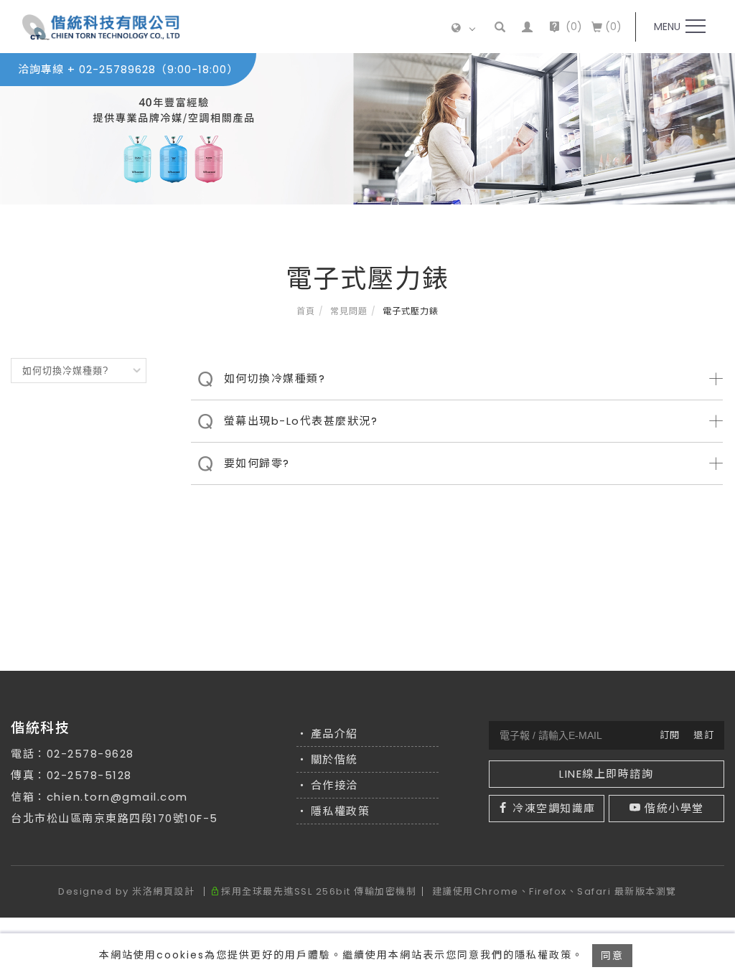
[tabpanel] (367, 128)
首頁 (305, 311)
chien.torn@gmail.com (117, 796)
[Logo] (101, 27)
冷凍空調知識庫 (554, 808)
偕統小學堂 (674, 808)
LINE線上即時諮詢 (606, 773)
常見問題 (349, 311)
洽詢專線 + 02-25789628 (128, 69)
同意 (612, 955)
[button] (501, 26)
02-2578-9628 (90, 753)
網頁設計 (174, 891)
